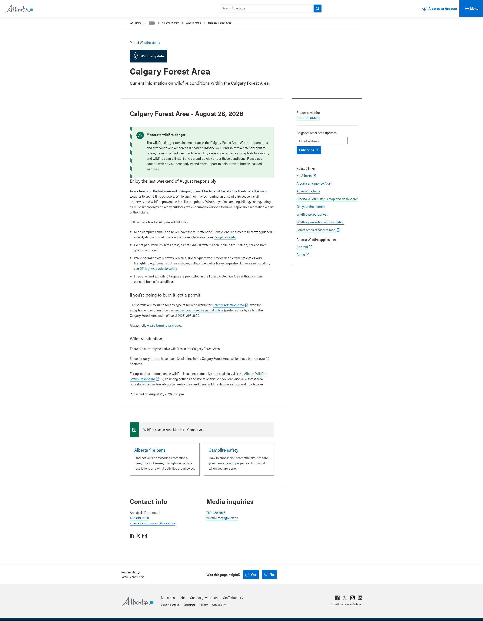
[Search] (317, 8)
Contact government (204, 597)
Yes (253, 574)
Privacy (204, 604)
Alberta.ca (137, 601)
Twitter (345, 598)
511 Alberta (304, 175)
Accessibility (218, 604)
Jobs (182, 597)
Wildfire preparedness (312, 214)
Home (138, 23)
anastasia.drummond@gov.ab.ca (152, 523)
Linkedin (360, 598)
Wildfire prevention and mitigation (320, 222)
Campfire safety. (225, 237)
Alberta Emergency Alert (314, 183)
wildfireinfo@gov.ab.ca (222, 517)
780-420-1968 (215, 512)
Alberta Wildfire (170, 23)
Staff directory (233, 597)
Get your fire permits (311, 206)
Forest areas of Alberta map (316, 229)
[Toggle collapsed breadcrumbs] (151, 23)
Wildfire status (193, 23)
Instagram (352, 598)
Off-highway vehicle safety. (158, 268)
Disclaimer (189, 604)
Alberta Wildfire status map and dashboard (327, 198)
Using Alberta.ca (170, 604)
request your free (199, 310)
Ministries (168, 597)
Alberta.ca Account (442, 8)
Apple (301, 254)
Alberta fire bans (308, 191)
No (272, 574)
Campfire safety (223, 450)
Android (302, 246)
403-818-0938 (139, 517)
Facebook (337, 598)
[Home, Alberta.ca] (18, 8)
